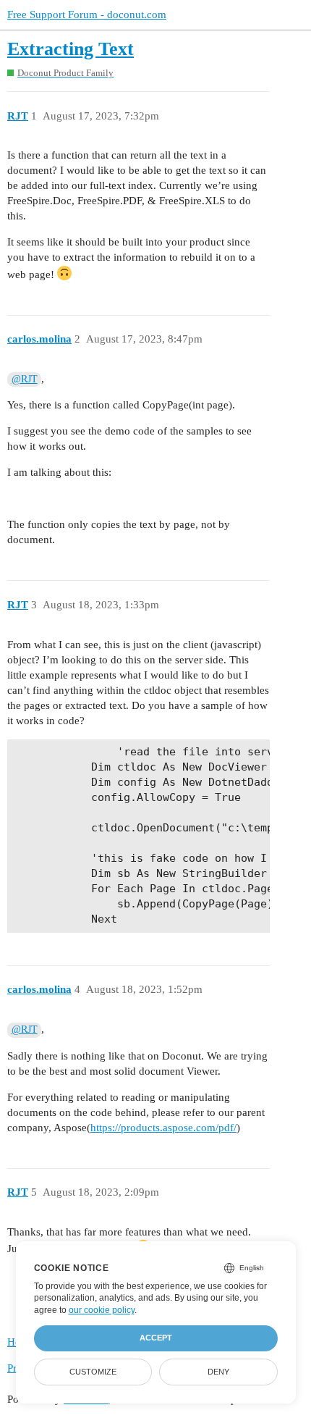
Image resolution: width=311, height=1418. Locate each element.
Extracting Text (70, 48)
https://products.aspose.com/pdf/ (163, 1127)
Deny (218, 1371)
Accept (156, 1337)
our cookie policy (102, 1310)
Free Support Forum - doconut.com (86, 14)
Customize (92, 1371)
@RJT (25, 379)
